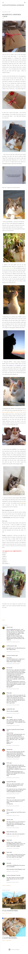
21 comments (8, 940)
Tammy (8, 819)
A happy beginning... (10, 938)
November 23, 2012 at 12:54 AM (13, 641)
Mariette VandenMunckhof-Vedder (15, 729)
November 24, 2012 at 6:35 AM (13, 745)
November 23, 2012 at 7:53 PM (13, 713)
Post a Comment (6, 885)
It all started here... (10, 911)
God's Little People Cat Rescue (13, 5)
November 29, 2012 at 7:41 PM (13, 836)
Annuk (8, 667)
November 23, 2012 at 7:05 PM (13, 704)
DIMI (8, 763)
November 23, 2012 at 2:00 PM (13, 663)
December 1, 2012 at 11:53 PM (12, 871)
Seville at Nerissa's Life (12, 875)
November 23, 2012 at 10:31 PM (13, 725)
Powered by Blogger (15, 949)
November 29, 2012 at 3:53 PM (13, 827)
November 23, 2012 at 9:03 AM (13, 651)
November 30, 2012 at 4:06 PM (13, 859)
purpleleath (9, 709)
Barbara (8, 810)
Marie (8, 840)
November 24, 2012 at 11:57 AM (13, 777)
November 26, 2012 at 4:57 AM (13, 815)
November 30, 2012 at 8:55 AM (13, 848)
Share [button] (3, 620)
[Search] (25, 2)
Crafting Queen (10, 646)
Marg (8, 693)
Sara (8, 863)
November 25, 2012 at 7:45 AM (13, 793)
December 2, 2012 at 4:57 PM (13, 882)
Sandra (8, 749)
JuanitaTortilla (10, 781)
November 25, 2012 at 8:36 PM (13, 805)
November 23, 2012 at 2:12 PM (13, 688)
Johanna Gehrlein (11, 655)
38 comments (9, 913)
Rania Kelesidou (11, 831)
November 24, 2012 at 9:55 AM (13, 758)
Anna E (8, 627)
